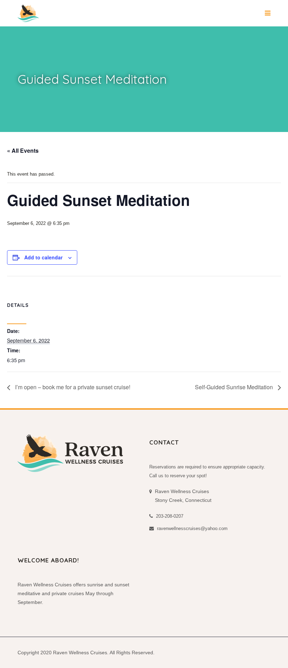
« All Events (23, 150)
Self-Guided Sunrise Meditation (234, 387)
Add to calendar (43, 257)
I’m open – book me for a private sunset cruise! (72, 387)
